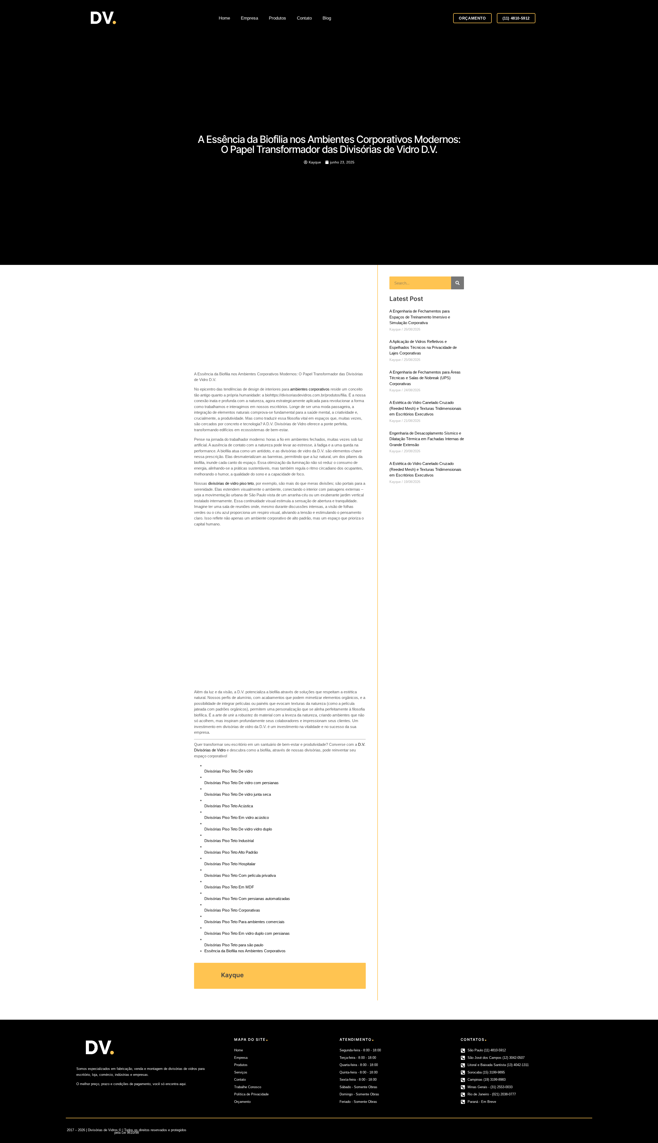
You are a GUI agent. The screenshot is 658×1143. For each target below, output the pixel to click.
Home (224, 18)
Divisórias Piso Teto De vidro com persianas (241, 783)
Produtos (277, 18)
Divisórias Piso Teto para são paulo (233, 945)
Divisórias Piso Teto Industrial (229, 840)
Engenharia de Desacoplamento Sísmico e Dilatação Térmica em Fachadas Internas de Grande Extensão (426, 439)
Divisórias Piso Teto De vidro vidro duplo (238, 829)
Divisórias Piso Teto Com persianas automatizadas (247, 898)
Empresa (249, 18)
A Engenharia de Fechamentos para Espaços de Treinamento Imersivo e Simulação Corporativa (419, 317)
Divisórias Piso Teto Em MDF (229, 887)
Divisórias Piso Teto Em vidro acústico (236, 817)
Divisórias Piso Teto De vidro (228, 771)
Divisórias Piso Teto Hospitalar (229, 864)
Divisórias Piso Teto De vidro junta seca (237, 794)
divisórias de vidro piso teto (231, 483)
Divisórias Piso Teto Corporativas (232, 910)
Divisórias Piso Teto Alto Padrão (231, 852)
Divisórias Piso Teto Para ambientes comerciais (244, 922)
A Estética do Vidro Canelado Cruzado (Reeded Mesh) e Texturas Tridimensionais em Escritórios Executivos (425, 408)
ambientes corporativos (310, 389)
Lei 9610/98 (130, 1133)
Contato (304, 18)
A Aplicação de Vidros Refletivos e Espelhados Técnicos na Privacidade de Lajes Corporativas (423, 347)
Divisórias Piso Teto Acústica (228, 806)
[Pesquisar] (457, 282)
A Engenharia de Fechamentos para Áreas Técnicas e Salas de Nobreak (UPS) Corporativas (425, 378)
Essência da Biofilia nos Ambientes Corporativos (245, 951)
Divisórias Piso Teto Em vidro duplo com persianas (247, 933)
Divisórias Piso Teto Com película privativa (240, 875)
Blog (327, 18)
